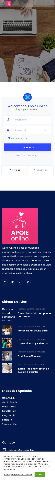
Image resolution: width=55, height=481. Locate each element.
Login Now (27, 147)
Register (42, 170)
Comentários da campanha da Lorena (34, 315)
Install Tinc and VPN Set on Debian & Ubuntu (33, 370)
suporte (30, 309)
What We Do (9, 406)
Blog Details (9, 415)
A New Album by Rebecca (33, 343)
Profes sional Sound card (33, 330)
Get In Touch (9, 402)
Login (16, 170)
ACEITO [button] (40, 474)
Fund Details (9, 411)
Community (8, 398)
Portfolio (7, 419)
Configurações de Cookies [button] (18, 474)
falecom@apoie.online (21, 450)
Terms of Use (9, 424)
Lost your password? (27, 155)
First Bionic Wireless (29, 356)
